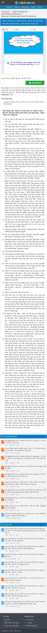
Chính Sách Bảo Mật (12, 626)
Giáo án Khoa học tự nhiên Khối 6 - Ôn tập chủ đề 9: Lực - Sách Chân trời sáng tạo (25, 579)
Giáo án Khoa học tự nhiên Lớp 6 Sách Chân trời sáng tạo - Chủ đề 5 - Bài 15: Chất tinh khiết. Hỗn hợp (25, 547)
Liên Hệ (7, 620)
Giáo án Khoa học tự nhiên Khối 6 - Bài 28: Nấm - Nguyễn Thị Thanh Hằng (25, 507)
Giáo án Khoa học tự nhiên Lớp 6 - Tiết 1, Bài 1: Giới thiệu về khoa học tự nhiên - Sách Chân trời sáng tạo (25, 483)
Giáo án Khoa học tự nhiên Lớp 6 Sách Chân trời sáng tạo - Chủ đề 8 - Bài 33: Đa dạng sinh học (25, 595)
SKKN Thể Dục (32, 626)
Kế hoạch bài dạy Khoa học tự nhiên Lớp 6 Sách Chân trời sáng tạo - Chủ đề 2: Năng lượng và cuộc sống (25, 603)
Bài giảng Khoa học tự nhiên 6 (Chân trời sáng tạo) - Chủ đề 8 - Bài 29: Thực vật (25, 441)
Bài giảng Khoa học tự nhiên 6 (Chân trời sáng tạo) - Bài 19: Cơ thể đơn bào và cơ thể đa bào (25, 475)
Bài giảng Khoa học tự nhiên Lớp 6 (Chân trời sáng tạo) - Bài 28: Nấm (25, 467)
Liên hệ (40, 7)
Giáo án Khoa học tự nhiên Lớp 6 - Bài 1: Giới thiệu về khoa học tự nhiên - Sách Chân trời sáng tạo (25, 449)
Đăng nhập (25, 7)
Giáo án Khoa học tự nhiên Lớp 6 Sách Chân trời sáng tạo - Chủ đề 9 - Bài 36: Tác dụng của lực (25, 563)
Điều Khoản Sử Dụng (12, 623)
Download (36, 83)
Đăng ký (17, 7)
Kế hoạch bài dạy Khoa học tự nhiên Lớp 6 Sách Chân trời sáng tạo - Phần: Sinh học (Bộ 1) (25, 515)
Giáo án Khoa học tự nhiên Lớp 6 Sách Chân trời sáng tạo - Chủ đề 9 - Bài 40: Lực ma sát (25, 587)
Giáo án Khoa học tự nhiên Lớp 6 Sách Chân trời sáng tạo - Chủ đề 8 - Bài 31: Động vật (25, 540)
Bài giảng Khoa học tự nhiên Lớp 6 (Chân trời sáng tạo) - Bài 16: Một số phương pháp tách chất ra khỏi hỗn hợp (25, 491)
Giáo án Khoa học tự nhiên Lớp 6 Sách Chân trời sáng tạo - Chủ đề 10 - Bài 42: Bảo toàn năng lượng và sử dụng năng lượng (25, 531)
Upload (33, 7)
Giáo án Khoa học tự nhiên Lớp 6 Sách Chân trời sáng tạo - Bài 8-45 (25, 555)
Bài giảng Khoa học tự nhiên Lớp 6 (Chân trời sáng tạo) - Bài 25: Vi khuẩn (25, 499)
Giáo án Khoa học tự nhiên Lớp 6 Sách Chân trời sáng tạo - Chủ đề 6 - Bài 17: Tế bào (25, 571)
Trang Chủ (9, 7)
